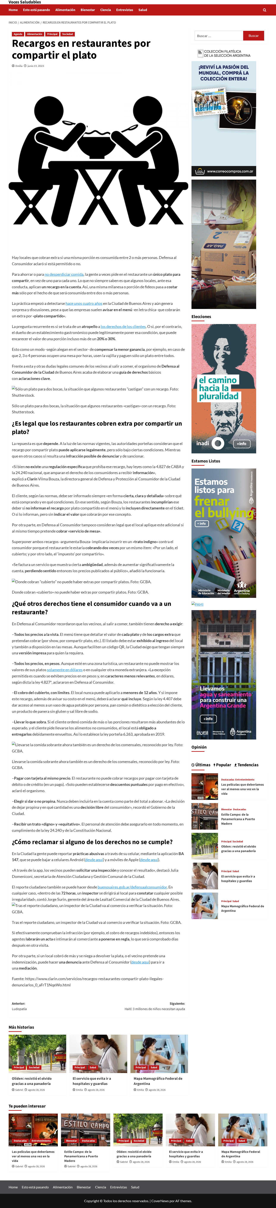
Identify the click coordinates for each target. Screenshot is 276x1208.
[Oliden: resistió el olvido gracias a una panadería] (37, 1054)
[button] (264, 10)
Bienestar (88, 10)
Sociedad (67, 34)
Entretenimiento (244, 780)
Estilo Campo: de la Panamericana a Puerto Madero (238, 819)
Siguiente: (155, 1006)
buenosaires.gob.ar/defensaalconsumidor (132, 887)
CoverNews (160, 1201)
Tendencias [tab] (248, 765)
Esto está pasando (36, 10)
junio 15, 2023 (36, 65)
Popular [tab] (223, 765)
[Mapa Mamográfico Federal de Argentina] (159, 1054)
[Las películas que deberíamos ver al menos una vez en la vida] (204, 786)
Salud (142, 10)
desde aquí (94, 859)
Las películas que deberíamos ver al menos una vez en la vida (242, 789)
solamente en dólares (65, 669)
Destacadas (227, 780)
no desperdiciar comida (64, 274)
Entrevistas (124, 10)
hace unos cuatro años (84, 303)
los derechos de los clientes (123, 326)
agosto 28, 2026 (36, 1090)
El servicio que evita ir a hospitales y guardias (92, 1081)
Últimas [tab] (202, 765)
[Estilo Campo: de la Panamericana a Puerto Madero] (204, 816)
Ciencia (105, 10)
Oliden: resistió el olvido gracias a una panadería (32, 1081)
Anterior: (19, 1006)
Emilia (19, 65)
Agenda (18, 34)
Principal (52, 34)
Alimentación (65, 10)
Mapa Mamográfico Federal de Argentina (158, 1081)
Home (13, 10)
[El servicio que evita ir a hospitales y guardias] (98, 1054)
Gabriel (19, 1090)
